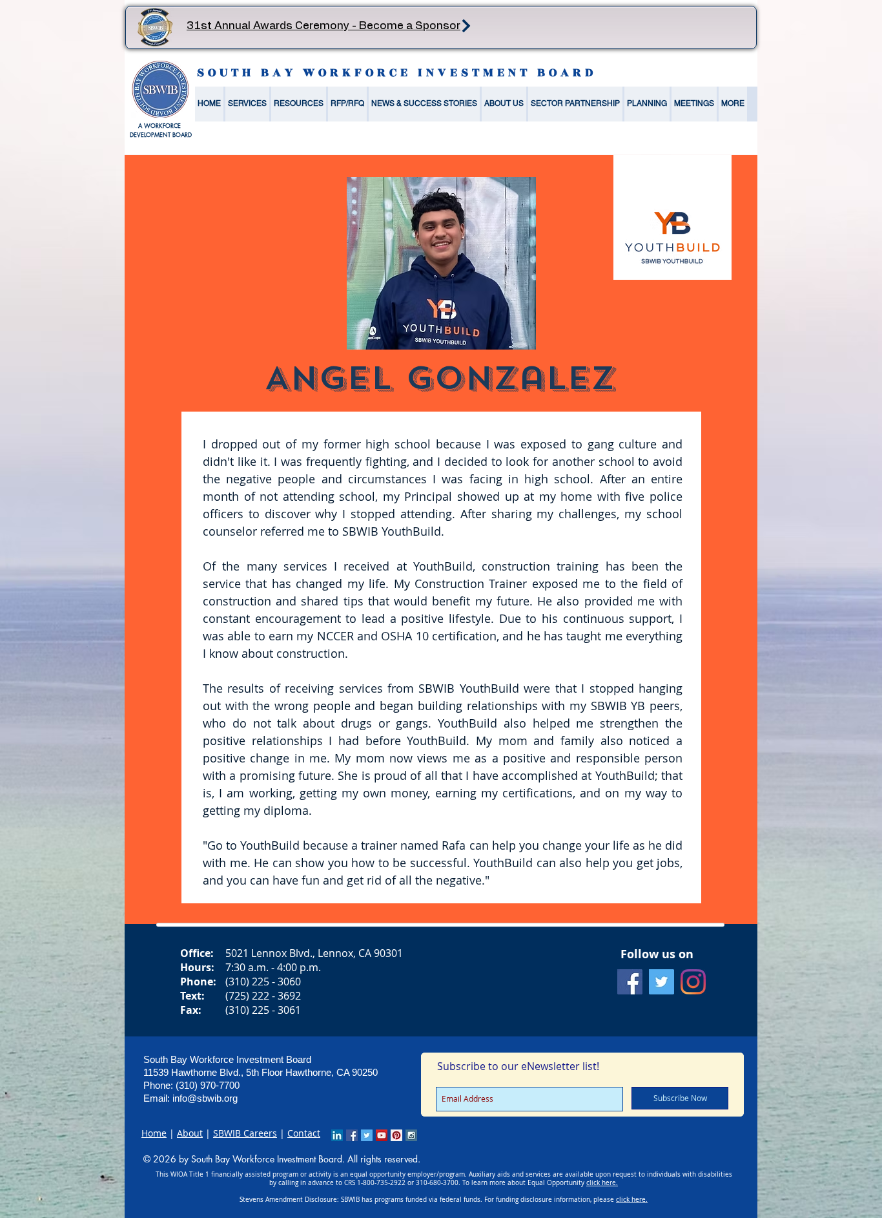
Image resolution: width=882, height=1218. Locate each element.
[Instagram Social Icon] (411, 1135)
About (190, 1133)
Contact (303, 1133)
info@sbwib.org (205, 1098)
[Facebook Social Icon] (629, 981)
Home (154, 1133)
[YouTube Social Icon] (381, 1135)
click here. (602, 1183)
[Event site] (465, 25)
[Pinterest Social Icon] (396, 1135)
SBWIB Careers (245, 1133)
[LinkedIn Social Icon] (337, 1135)
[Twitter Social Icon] (661, 981)
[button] (247, 104)
